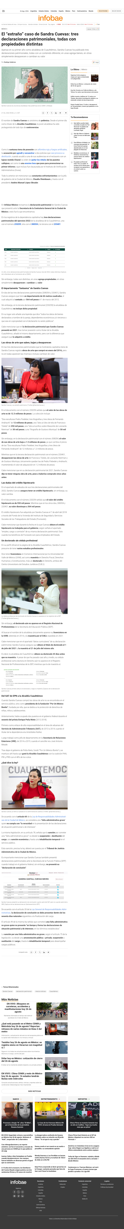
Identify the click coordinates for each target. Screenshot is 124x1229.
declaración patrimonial (24, 991)
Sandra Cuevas (7, 991)
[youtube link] (14, 1196)
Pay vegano (43, 24)
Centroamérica (82, 11)
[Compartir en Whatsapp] (43, 113)
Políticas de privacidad (107, 1187)
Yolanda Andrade (25, 24)
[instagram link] (22, 1192)
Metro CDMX (77, 24)
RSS (40, 1210)
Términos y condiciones (107, 1184)
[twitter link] (18, 1192)
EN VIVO (61, 24)
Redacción (63, 1184)
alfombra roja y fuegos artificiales (52, 149)
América (40, 1184)
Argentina (33, 11)
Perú (73, 11)
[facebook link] (14, 1192)
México (67, 11)
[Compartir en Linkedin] (56, 113)
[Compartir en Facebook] (47, 113)
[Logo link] (50, 18)
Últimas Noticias (40, 1207)
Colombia (54, 11)
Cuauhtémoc (54, 991)
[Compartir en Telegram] (60, 113)
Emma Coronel (35, 24)
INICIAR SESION (116, 11)
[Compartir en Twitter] (51, 113)
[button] (3, 11)
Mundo (91, 11)
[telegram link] (18, 1196)
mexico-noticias (40, 991)
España (61, 11)
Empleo (63, 1187)
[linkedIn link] (22, 1196)
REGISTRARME (103, 11)
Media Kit (84, 1199)
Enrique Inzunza (14, 24)
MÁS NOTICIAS (34, 1091)
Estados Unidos (44, 11)
